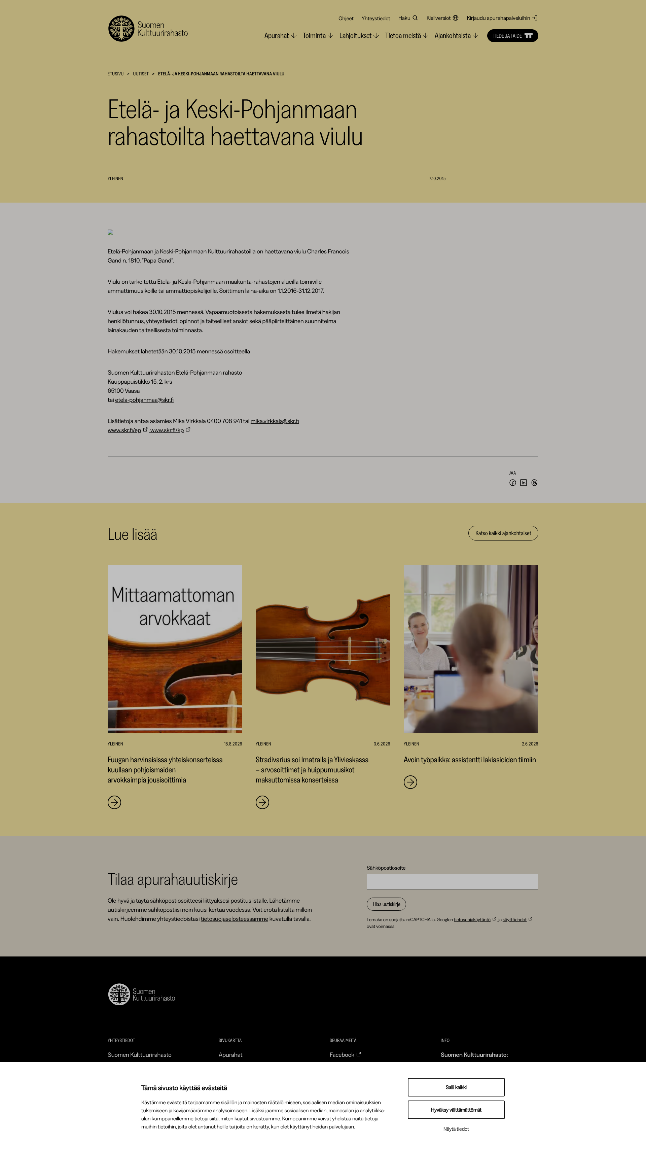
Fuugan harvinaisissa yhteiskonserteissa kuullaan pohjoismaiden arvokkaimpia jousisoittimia (165, 769)
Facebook (342, 1054)
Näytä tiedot (456, 1129)
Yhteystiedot (376, 18)
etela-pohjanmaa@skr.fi (144, 400)
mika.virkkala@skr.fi (275, 421)
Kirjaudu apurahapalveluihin (498, 17)
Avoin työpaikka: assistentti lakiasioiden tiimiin (470, 759)
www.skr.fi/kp (167, 430)
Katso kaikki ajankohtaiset (503, 533)
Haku (404, 17)
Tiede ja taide (507, 35)
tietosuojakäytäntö (472, 919)
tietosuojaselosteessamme (234, 918)
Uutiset (141, 74)
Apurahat (231, 1054)
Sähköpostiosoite (386, 867)
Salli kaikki (456, 1087)
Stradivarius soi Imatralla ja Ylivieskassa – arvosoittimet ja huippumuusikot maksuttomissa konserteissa (312, 769)
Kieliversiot (439, 17)
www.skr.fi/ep (124, 430)
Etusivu (116, 74)
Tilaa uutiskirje (386, 904)
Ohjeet (346, 18)
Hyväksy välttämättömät (456, 1110)
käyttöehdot (515, 919)
